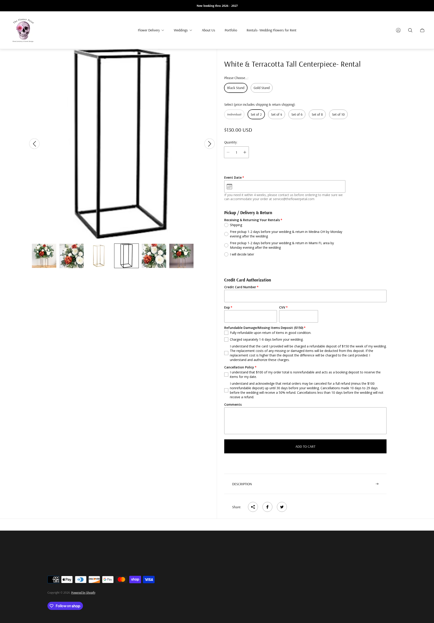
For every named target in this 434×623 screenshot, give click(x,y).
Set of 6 (296, 114)
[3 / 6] (99, 256)
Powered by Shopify (83, 592)
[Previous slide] (34, 144)
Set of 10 (338, 114)
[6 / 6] (181, 256)
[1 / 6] (44, 256)
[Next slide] (210, 144)
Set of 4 (276, 114)
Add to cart (305, 446)
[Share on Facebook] (267, 507)
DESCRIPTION (242, 484)
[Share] (253, 507)
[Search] (410, 30)
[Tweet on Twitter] (282, 507)
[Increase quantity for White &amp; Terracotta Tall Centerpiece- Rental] (245, 152)
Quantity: (231, 142)
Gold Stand (262, 88)
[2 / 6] (71, 256)
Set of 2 (256, 114)
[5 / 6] (154, 256)
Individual (234, 114)
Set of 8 (317, 114)
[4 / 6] (126, 256)
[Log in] (398, 30)
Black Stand (235, 88)
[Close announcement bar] (422, 6)
